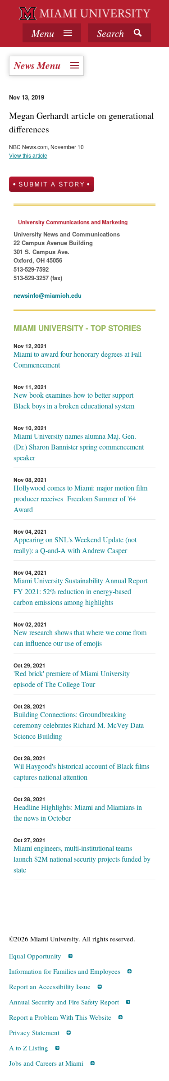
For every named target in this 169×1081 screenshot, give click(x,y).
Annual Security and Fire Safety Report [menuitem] (64, 1001)
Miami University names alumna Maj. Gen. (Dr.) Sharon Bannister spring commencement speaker (79, 446)
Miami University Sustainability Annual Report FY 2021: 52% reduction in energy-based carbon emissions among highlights (80, 591)
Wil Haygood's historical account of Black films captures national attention (81, 771)
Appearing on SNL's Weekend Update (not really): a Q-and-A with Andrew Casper (75, 545)
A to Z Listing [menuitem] (28, 1047)
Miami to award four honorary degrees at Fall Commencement (78, 359)
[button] (119, 32)
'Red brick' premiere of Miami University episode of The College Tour (72, 678)
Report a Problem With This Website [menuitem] (60, 1017)
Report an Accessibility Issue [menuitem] (50, 986)
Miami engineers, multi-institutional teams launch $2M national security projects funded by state (82, 858)
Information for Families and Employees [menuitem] (64, 971)
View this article (28, 155)
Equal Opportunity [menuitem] (35, 955)
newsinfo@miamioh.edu (48, 295)
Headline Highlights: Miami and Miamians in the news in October (78, 812)
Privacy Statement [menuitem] (34, 1032)
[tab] (52, 32)
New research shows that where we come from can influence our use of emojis (80, 637)
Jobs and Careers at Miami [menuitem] (46, 1062)
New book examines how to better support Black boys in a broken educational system (74, 400)
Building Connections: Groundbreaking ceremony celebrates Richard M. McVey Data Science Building (79, 724)
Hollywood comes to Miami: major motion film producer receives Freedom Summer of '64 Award (80, 498)
